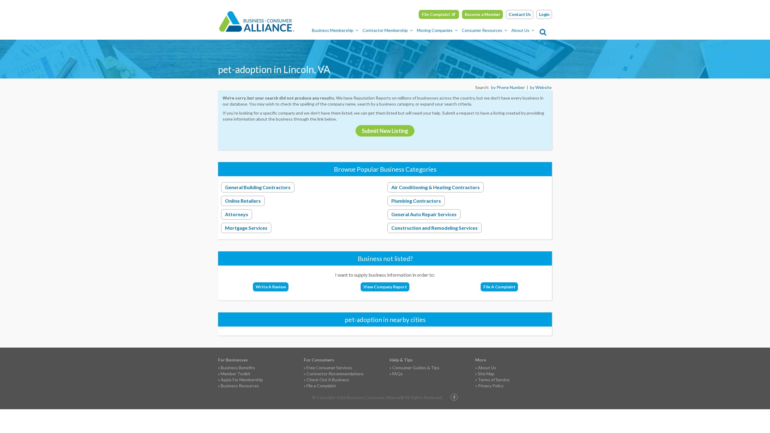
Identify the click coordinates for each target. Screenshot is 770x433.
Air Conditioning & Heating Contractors (435, 187)
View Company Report (385, 286)
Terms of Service (494, 379)
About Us (520, 30)
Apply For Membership (242, 379)
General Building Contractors (258, 187)
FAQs (397, 373)
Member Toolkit (236, 373)
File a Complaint (321, 385)
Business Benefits (238, 367)
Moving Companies (435, 30)
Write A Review (271, 286)
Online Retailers (243, 201)
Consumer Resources (482, 30)
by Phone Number (508, 87)
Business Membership (332, 30)
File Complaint (436, 14)
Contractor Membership (385, 30)
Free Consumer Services (329, 367)
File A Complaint (499, 286)
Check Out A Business (327, 379)
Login (544, 14)
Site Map (486, 373)
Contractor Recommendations (335, 373)
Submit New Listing (385, 130)
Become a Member (482, 14)
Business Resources (240, 385)
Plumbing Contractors (416, 201)
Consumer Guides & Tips (415, 367)
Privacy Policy (491, 385)
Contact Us (520, 14)
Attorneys (236, 214)
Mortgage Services (246, 228)
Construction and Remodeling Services (434, 228)
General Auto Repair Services (424, 214)
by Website (541, 87)
